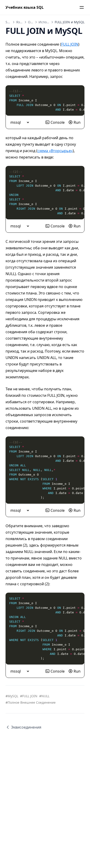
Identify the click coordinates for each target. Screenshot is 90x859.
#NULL (44, 696)
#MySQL (12, 696)
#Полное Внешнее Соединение (31, 702)
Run (77, 122)
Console (58, 122)
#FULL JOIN (28, 696)
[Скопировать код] (78, 91)
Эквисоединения (26, 727)
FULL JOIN (69, 44)
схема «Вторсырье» (55, 150)
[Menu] (81, 7)
